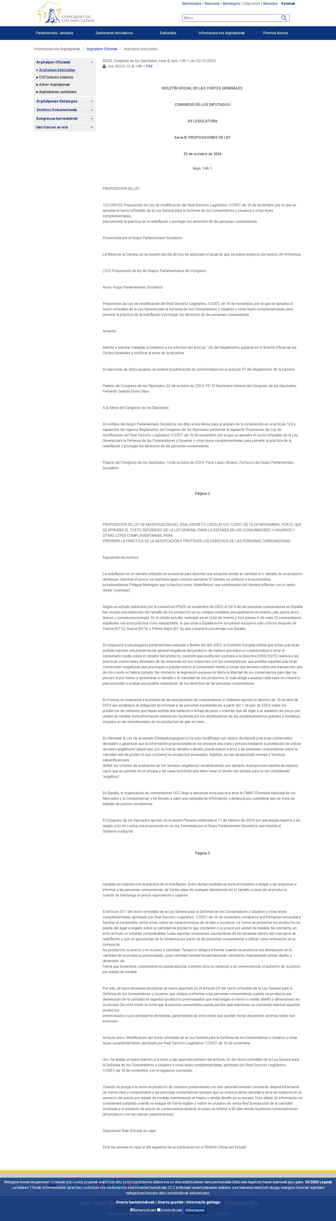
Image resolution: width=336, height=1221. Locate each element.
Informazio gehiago (203, 1202)
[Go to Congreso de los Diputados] (65, 13)
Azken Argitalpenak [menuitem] (54, 84)
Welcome (212, 3)
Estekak (288, 3)
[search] (236, 18)
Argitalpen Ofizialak (102, 49)
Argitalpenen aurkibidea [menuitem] (57, 92)
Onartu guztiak (170, 1202)
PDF (149, 66)
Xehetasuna (194, 1210)
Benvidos (270, 3)
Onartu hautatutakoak (135, 1202)
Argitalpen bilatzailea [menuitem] (57, 70)
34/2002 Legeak (318, 1182)
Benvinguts (231, 3)
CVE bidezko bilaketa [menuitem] (56, 77)
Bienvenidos (191, 3)
